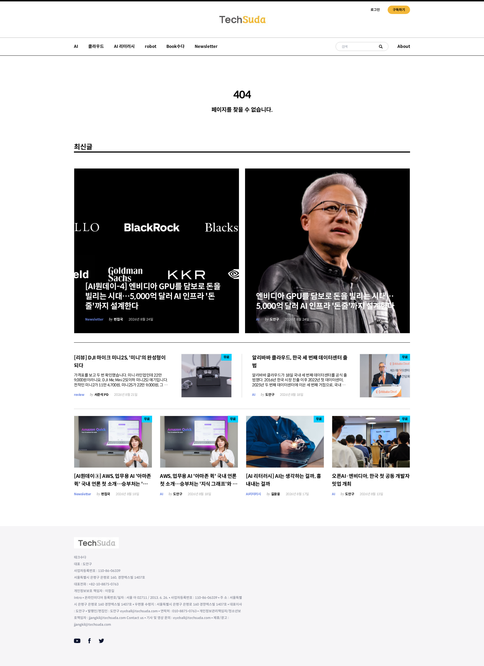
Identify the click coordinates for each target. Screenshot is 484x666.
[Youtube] (77, 641)
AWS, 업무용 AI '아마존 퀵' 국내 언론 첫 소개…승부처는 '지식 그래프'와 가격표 (198, 484)
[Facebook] (89, 641)
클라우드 (96, 46)
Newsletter (206, 46)
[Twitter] (101, 641)
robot (150, 46)
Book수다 (175, 46)
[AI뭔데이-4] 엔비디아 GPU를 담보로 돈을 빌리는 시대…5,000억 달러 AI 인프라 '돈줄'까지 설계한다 (152, 296)
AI (76, 46)
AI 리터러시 (124, 46)
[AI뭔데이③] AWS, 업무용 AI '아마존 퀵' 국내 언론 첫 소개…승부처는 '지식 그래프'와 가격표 (112, 484)
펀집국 (118, 319)
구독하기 (399, 10)
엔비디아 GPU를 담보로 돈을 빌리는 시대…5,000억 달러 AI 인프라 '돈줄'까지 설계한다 (325, 301)
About (403, 46)
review (79, 394)
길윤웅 (275, 494)
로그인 (375, 10)
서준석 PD (101, 394)
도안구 (274, 319)
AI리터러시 (253, 494)
